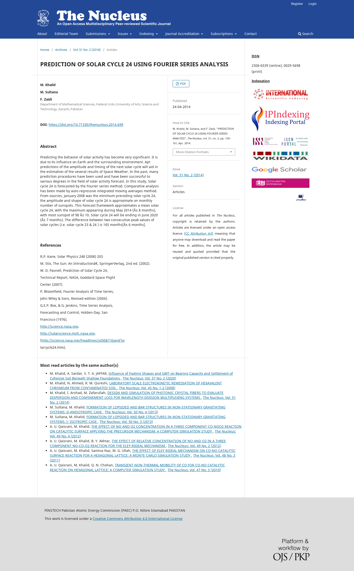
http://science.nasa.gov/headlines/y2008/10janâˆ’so (83, 340)
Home (44, 50)
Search (307, 33)
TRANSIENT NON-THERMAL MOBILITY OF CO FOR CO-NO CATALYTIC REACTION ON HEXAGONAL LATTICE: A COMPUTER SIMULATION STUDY (137, 467)
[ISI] (280, 99)
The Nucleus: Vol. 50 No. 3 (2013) (126, 421)
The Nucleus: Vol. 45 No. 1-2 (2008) (147, 388)
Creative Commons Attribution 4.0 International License (138, 518)
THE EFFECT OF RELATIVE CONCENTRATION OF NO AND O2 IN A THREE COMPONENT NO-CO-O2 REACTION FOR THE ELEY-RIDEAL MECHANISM (138, 443)
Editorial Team (66, 33)
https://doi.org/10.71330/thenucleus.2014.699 (86, 124)
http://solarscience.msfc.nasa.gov (67, 333)
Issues (123, 33)
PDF (182, 84)
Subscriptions (222, 33)
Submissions (96, 33)
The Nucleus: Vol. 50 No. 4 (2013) (131, 412)
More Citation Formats (192, 152)
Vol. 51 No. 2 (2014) (87, 50)
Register (297, 3)
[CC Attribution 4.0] (198, 233)
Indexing (147, 33)
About (42, 33)
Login (312, 3)
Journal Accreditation (182, 33)
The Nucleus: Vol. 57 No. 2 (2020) (149, 378)
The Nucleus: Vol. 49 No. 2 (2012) (194, 445)
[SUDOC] (280, 200)
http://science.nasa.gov (59, 326)
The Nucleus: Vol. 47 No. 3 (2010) (194, 470)
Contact (250, 33)
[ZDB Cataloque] (280, 186)
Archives (61, 50)
